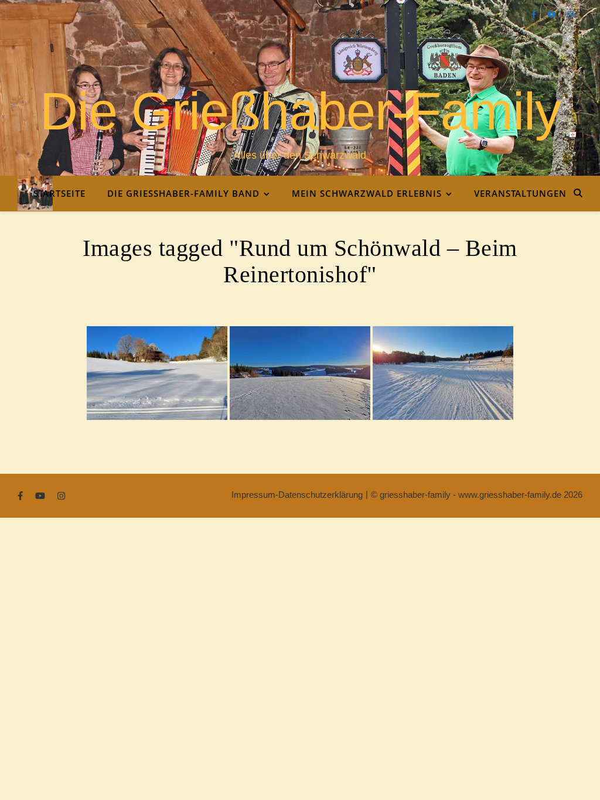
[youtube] (552, 14)
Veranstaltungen (520, 193)
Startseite (59, 193)
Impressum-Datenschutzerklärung (297, 495)
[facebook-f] (534, 14)
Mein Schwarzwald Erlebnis (367, 193)
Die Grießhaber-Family (300, 111)
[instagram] (570, 14)
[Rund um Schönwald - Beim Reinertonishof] (157, 373)
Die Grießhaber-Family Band (183, 193)
